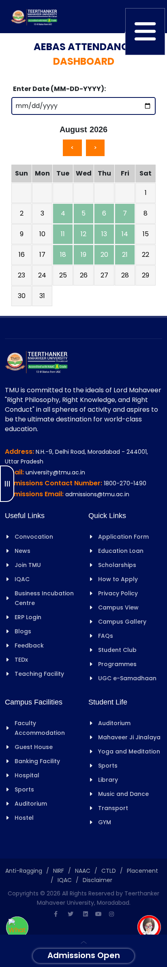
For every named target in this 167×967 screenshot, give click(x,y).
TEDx (21, 660)
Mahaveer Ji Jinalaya (129, 737)
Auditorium (31, 804)
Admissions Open (83, 955)
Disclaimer (97, 880)
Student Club (117, 650)
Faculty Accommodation (40, 728)
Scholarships (117, 565)
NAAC (82, 871)
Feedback (29, 645)
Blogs (23, 631)
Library (108, 780)
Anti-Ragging (23, 871)
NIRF (58, 871)
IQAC (22, 579)
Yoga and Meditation (129, 751)
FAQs (105, 636)
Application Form (123, 537)
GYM (104, 822)
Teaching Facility (39, 674)
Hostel (24, 818)
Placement (142, 871)
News (22, 551)
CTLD (108, 871)
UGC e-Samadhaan (127, 678)
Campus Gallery (122, 622)
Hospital (27, 775)
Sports (24, 789)
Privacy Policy (118, 593)
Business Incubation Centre (44, 598)
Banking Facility (37, 761)
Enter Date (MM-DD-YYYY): (59, 88)
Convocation (34, 537)
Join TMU (28, 565)
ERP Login (28, 617)
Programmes (117, 664)
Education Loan (120, 551)
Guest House (34, 747)
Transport (113, 808)
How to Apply (118, 579)
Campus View (118, 607)
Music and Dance (123, 794)
